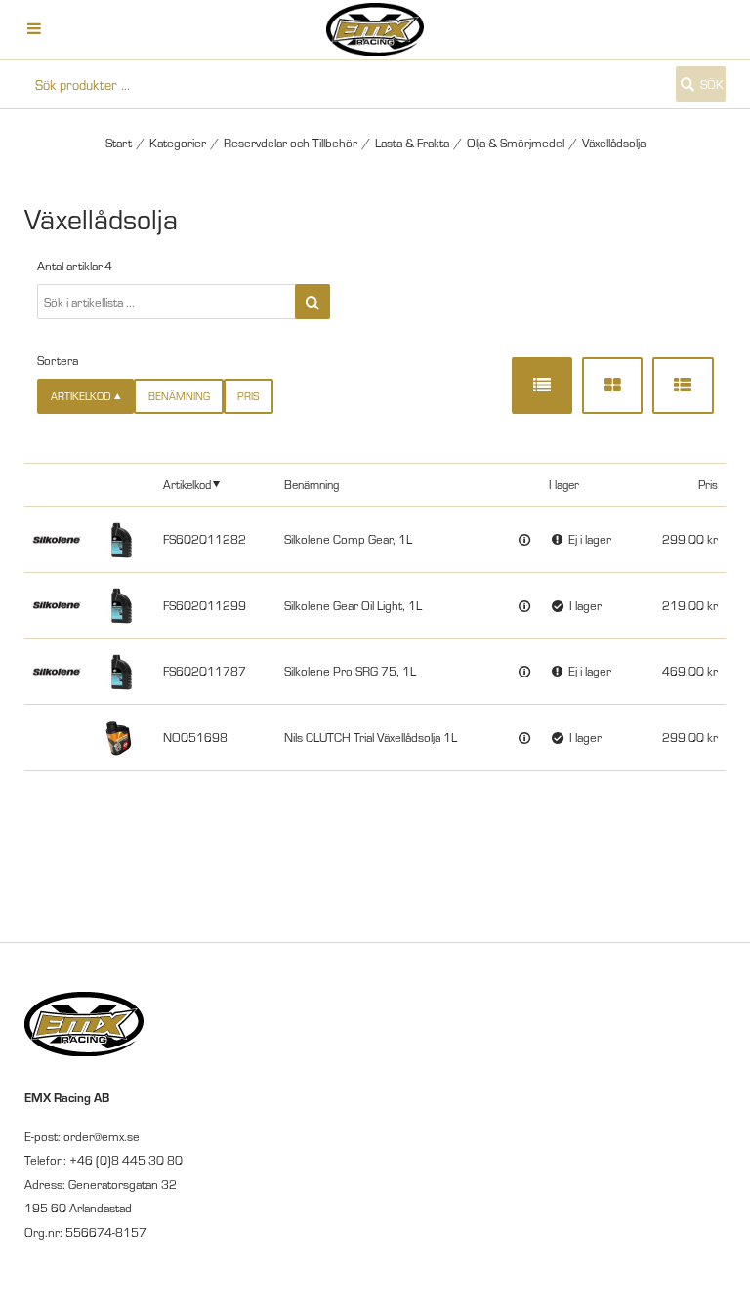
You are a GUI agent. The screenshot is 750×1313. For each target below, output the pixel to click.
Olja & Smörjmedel (515, 142)
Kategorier (177, 142)
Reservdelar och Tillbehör (290, 142)
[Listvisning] (542, 385)
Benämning (179, 396)
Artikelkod (187, 483)
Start (118, 142)
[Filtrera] (312, 301)
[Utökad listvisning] (682, 385)
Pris (248, 396)
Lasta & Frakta (412, 142)
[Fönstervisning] (612, 385)
